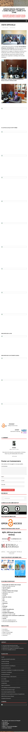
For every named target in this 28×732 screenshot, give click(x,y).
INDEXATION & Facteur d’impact (7, 696)
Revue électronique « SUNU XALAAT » (9, 676)
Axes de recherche (5, 663)
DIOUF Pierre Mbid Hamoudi (8, 586)
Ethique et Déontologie (7, 632)
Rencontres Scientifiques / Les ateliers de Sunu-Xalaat (12, 670)
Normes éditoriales (6, 633)
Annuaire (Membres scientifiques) (8, 665)
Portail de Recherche (5, 674)
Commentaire (4, 466)
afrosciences (12, 27)
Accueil (2, 657)
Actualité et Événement (6, 698)
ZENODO (4, 607)
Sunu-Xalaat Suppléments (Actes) (8, 692)
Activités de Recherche (6, 668)
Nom (2, 476)
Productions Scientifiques (6, 672)
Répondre (14, 456)
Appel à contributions (5, 685)
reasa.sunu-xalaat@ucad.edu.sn (9, 620)
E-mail (2, 480)
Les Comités (3, 678)
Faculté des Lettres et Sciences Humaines (10, 646)
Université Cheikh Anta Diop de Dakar (10, 645)
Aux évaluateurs (5, 630)
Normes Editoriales (5, 681)
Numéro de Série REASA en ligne (8, 689)
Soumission (4, 635)
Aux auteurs (5, 629)
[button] (26, 21)
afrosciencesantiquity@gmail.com (9, 621)
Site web (3, 484)
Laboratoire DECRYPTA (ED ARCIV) (8, 659)
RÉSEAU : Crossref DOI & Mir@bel (9, 726)
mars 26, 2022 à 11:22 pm (14, 449)
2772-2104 (4, 601)
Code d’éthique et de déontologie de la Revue (10, 687)
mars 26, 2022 (5, 27)
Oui (3, 604)
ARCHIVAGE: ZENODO (7, 728)
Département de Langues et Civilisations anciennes (13, 648)
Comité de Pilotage (5, 661)
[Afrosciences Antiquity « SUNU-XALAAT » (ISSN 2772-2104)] (14, 5)
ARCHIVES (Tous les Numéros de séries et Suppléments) (12, 694)
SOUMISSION (4, 683)
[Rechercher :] (14, 498)
